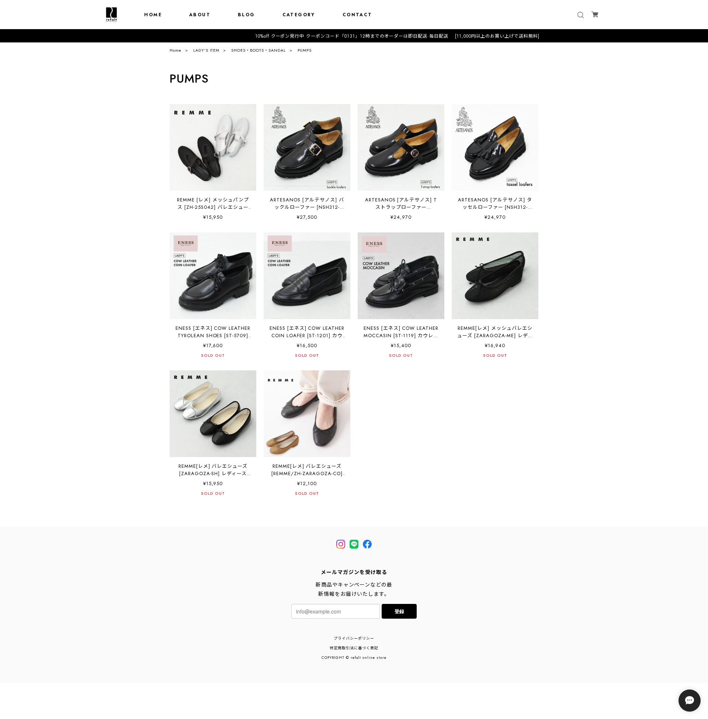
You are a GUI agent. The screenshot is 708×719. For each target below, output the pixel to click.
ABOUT (200, 14)
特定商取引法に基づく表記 (354, 648)
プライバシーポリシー (354, 638)
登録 (399, 611)
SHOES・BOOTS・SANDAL (258, 50)
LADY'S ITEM (206, 50)
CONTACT (357, 14)
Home (175, 50)
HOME (153, 14)
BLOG (246, 14)
